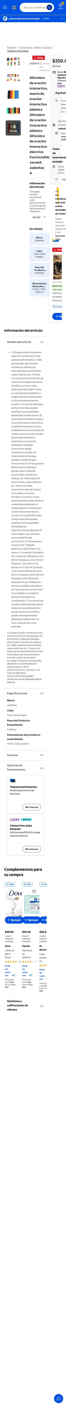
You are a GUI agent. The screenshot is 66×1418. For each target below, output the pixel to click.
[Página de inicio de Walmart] (14, 7)
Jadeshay (34, 63)
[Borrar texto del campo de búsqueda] (44, 7)
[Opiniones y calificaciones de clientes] (42, 1005)
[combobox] (37, 7)
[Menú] (5, 7)
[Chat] (58, 1398)
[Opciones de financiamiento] (42, 767)
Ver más (36, 216)
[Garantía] (42, 755)
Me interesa (31, 807)
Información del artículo (23, 330)
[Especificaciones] (42, 693)
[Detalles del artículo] (42, 342)
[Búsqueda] (49, 7)
